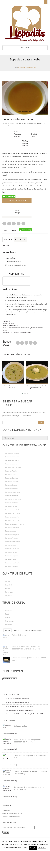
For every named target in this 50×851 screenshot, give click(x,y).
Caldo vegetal (14, 332)
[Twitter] (18, 343)
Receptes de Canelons (12, 492)
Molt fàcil (25, 145)
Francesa (8, 610)
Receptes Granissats (12, 549)
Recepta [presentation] (8, 239)
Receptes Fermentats (12, 541)
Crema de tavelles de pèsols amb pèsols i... (13, 387)
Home (16, 67)
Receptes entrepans (12, 534)
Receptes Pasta (10, 559)
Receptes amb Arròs (12, 457)
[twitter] (9, 2)
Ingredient (8, 585)
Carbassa (23, 332)
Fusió (7, 614)
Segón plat (8, 595)
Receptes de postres (12, 517)
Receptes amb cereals (12, 460)
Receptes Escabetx (11, 538)
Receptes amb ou (11, 464)
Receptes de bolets (11, 488)
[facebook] (11, 2)
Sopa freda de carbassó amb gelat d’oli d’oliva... (36, 387)
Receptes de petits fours (13, 510)
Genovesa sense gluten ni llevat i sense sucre (29, 658)
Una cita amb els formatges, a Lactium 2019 (19, 710)
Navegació (25, 48)
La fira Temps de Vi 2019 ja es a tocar (17, 699)
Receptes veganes (11, 566)
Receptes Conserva (11, 481)
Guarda (13, 230)
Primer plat (14, 325)
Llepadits (39, 123)
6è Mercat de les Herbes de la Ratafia (17, 702)
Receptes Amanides (12, 453)
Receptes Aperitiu (11, 471)
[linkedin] (5, 2)
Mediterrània (22, 123)
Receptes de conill (11, 496)
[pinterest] (7, 2)
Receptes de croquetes (13, 499)
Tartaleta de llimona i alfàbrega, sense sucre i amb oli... (29, 788)
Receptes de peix (11, 506)
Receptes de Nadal (11, 503)
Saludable (30, 123)
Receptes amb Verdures (22, 328)
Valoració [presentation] (20, 239)
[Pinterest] (26, 343)
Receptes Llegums (11, 556)
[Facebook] (22, 343)
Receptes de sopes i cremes (15, 524)
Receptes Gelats (11, 545)
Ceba (29, 332)
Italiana (7, 617)
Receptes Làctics (11, 552)
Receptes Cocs (10, 474)
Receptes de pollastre (12, 513)
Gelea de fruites (19, 635)
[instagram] (15, 2)
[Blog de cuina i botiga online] (25, 40)
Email (6, 230)
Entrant (7, 581)
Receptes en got (10, 531)
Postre (7, 588)
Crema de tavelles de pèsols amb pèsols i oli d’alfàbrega (30, 772)
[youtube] (13, 2)
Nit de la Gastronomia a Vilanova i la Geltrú (19, 706)
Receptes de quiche (12, 520)
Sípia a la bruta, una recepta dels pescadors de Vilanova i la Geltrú (26, 647)
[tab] (7, 241)
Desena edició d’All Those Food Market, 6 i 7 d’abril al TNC (24, 714)
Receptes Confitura (11, 478)
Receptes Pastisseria (12, 563)
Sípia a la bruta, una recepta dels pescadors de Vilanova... (27, 740)
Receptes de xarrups (12, 527)
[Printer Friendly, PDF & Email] (8, 197)
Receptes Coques (11, 485)
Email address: (7, 827)
